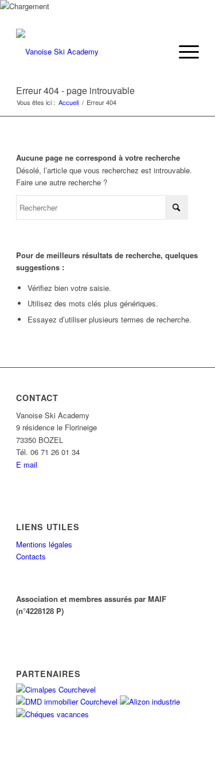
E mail (26, 464)
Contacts (31, 556)
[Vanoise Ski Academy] (89, 52)
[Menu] (183, 52)
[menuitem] (183, 52)
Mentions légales (44, 544)
